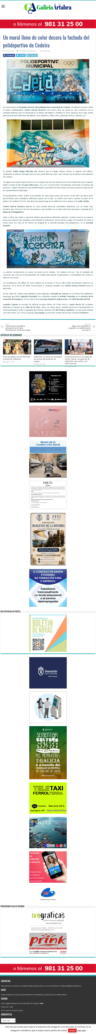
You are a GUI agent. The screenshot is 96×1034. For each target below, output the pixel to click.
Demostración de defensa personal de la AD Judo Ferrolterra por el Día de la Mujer (18, 327)
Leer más (81, 1030)
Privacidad (13, 1010)
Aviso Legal (5, 1010)
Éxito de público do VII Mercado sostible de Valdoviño (16, 358)
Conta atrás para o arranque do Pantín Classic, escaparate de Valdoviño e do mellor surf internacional (78, 360)
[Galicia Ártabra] (48, 8)
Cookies (20, 1010)
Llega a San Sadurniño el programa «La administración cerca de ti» (79, 327)
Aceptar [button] (72, 1030)
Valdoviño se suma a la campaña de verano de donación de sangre (48, 359)
